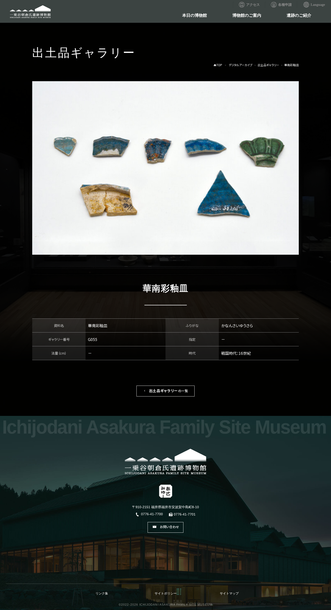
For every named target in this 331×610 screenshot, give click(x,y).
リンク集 (101, 593)
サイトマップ (229, 593)
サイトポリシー (166, 593)
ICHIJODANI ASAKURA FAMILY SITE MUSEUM (175, 604)
